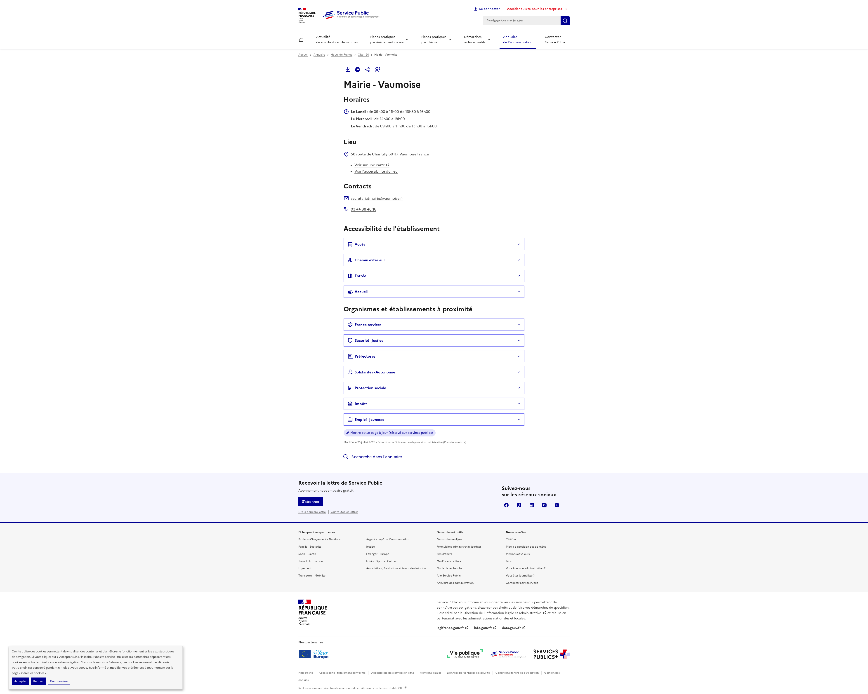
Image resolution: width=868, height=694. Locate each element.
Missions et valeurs (518, 554)
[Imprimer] (358, 70)
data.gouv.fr (511, 628)
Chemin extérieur (370, 260)
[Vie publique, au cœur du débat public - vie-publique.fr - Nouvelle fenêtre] (465, 654)
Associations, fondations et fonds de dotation (396, 568)
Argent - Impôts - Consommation (387, 539)
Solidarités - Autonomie (375, 372)
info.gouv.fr (483, 628)
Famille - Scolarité (309, 547)
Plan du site (305, 673)
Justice (370, 547)
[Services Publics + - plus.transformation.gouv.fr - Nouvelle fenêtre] (551, 654)
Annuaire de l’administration (517, 40)
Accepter (20, 681)
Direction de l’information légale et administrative (502, 613)
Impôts (361, 403)
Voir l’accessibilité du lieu (376, 171)
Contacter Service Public (555, 40)
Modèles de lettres (449, 561)
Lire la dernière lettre (312, 512)
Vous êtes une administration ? (525, 568)
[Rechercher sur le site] (565, 20)
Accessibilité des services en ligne (392, 673)
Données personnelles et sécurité (468, 673)
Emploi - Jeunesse (369, 419)
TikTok (519, 505)
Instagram (544, 505)
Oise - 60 (363, 55)
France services (368, 324)
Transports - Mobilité (312, 576)
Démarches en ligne (449, 539)
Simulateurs (444, 554)
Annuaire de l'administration (455, 583)
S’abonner (310, 501)
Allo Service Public (449, 576)
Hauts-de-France (341, 55)
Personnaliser (59, 681)
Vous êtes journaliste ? (520, 576)
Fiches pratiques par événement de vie (386, 40)
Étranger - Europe (377, 554)
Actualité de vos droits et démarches (337, 40)
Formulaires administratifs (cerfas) (459, 547)
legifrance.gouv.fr (450, 628)
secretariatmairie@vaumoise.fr (377, 198)
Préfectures (365, 356)
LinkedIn (531, 505)
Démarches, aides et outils (474, 40)
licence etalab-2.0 (390, 688)
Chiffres (511, 539)
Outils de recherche (449, 568)
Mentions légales (430, 673)
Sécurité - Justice (369, 340)
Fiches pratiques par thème (433, 40)
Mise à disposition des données (526, 547)
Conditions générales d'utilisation (517, 673)
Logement (304, 568)
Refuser (38, 681)
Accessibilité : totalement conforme (342, 673)
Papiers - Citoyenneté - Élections (319, 539)
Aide (509, 561)
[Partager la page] (367, 70)
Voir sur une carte (369, 165)
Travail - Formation (310, 561)
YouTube (556, 505)
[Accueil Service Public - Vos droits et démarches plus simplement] (352, 19)
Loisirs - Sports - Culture (381, 561)
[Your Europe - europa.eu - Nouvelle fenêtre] (315, 654)
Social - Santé (307, 554)
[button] (377, 70)
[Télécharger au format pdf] (348, 70)
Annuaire (319, 55)
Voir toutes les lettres (344, 512)
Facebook (506, 505)
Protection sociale (370, 388)
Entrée (360, 276)
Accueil (303, 55)
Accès (360, 244)
